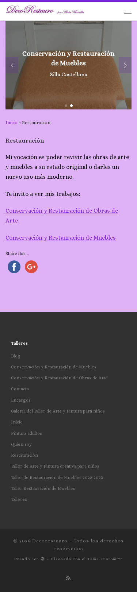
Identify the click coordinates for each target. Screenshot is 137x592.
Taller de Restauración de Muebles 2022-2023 (57, 477)
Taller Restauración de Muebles (43, 488)
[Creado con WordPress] (43, 559)
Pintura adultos (26, 433)
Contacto (20, 388)
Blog (15, 356)
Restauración (24, 455)
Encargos (21, 400)
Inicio (11, 122)
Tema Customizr (105, 559)
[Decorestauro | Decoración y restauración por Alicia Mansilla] (64, 10)
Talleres (19, 499)
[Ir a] (68, 65)
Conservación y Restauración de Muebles (60, 237)
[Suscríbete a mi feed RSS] (68, 578)
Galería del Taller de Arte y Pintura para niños (58, 411)
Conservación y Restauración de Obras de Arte (59, 377)
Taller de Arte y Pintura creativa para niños (55, 466)
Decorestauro (50, 540)
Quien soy (21, 444)
